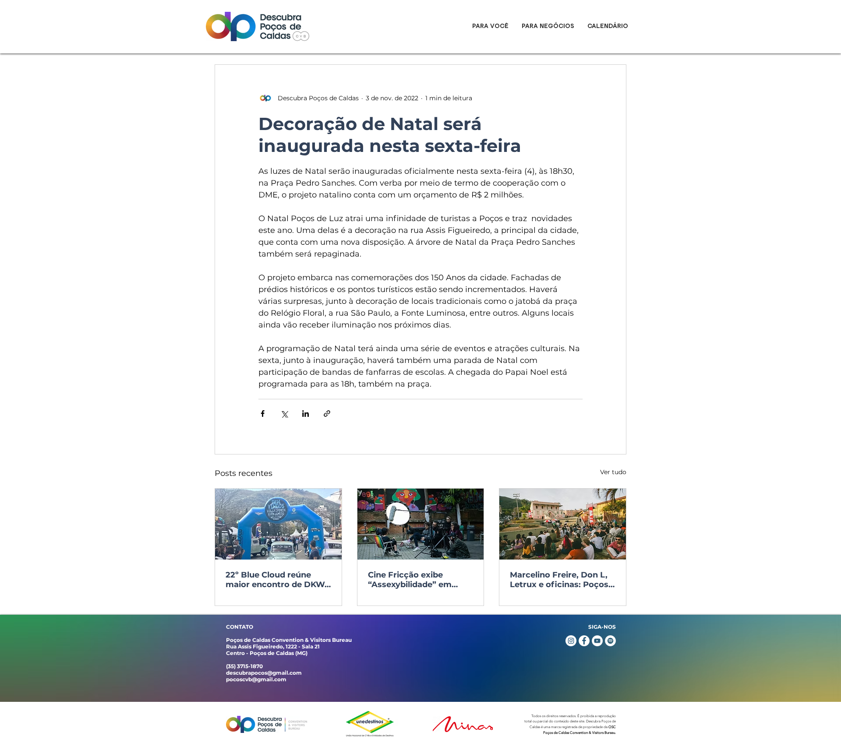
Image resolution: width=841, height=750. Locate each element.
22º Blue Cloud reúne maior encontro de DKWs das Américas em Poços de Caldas (277, 579)
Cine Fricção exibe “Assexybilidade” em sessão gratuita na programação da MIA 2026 (411, 579)
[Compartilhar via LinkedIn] (305, 413)
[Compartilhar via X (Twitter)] (284, 413)
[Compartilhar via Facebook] (262, 413)
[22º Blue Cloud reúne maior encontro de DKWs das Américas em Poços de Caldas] (278, 524)
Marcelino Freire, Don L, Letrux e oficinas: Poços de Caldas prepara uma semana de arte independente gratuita (559, 579)
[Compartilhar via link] (327, 413)
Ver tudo (613, 472)
